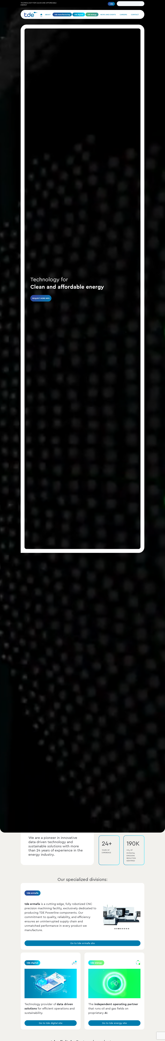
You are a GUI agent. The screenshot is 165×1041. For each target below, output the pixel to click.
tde (111, 4)
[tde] (30, 14)
